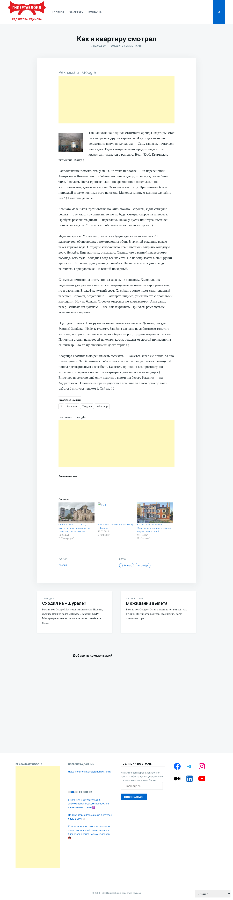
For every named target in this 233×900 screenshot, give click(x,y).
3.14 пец (127, 565)
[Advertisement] (116, 99)
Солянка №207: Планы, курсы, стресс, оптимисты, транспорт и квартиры (74, 528)
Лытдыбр (142, 565)
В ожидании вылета (147, 603)
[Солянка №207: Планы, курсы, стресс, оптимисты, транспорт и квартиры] (76, 512)
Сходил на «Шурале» (64, 603)
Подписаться (133, 796)
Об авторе (76, 12)
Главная (58, 12)
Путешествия (135, 598)
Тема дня (48, 598)
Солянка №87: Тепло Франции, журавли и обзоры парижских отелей (154, 528)
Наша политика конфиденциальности (89, 771)
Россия (63, 564)
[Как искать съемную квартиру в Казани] (116, 512)
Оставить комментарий (127, 46)
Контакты (95, 12)
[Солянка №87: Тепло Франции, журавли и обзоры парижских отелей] (155, 512)
